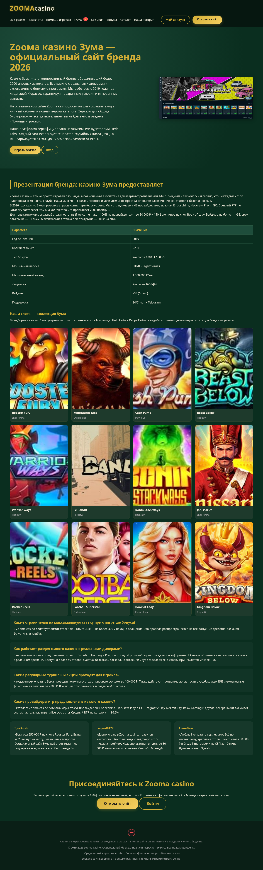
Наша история (144, 20)
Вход (49, 150)
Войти (153, 803)
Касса (80, 20)
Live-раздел (18, 20)
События (97, 20)
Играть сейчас (25, 150)
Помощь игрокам (58, 20)
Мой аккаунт (175, 20)
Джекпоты (36, 20)
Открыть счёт (207, 19)
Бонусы (111, 20)
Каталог (125, 20)
